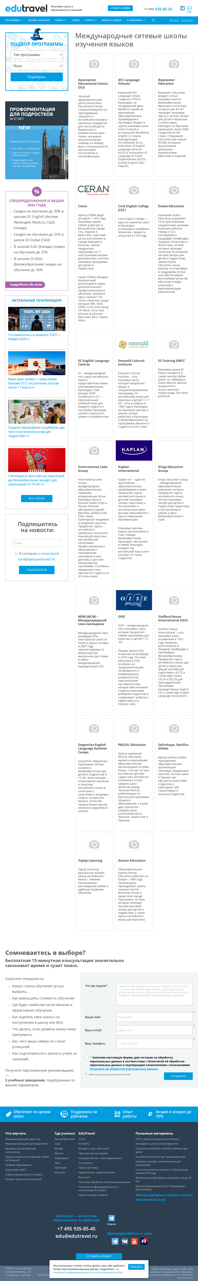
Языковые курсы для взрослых (22, 1139)
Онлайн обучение (39, 20)
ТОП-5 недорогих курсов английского (158, 1139)
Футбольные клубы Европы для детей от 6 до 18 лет (163, 1179)
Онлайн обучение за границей (23, 1179)
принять (136, 1267)
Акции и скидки (112, 20)
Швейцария (62, 1158)
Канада (59, 1148)
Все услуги (84, 1177)
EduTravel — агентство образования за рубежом (76, 1218)
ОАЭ (57, 1163)
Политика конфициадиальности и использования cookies (99, 1188)
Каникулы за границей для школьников (20, 1150)
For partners (86, 1163)
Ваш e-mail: (93, 1030)
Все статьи (37, 498)
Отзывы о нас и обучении (94, 1148)
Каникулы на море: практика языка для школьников (158, 1163)
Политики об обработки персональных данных (124, 1069)
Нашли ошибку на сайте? (93, 1195)
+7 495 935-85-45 (76, 1228)
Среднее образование (18, 1165)
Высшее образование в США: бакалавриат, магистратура (161, 1188)
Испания (60, 1172)
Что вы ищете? (96, 985)
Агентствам (187, 19)
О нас (82, 1139)
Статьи (76, 20)
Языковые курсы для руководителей (26, 1143)
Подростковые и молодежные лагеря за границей (27, 1158)
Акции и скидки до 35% (173, 1114)
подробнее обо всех (26, 284)
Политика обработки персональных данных (104, 1182)
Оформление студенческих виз (97, 1172)
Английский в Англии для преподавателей (160, 1156)
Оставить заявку (99, 1256)
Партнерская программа (93, 1153)
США (57, 1143)
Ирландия (61, 1167)
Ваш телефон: (95, 1043)
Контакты (174, 19)
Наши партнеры (88, 1167)
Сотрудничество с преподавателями (100, 1158)
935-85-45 (158, 9)
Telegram (111, 1224)
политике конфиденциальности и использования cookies (87, 1272)
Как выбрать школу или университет (157, 1143)
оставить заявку (120, 8)
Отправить (178, 1076)
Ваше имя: (93, 1017)
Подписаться (37, 570)
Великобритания (65, 1139)
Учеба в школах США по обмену (24, 1174)
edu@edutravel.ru (76, 1236)
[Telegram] (182, 8)
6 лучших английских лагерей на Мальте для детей (162, 1150)
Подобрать (36, 76)
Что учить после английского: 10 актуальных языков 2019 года (162, 1171)
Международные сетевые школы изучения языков (164, 1197)
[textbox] (37, 526)
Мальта (59, 1153)
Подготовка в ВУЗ (15, 1169)
